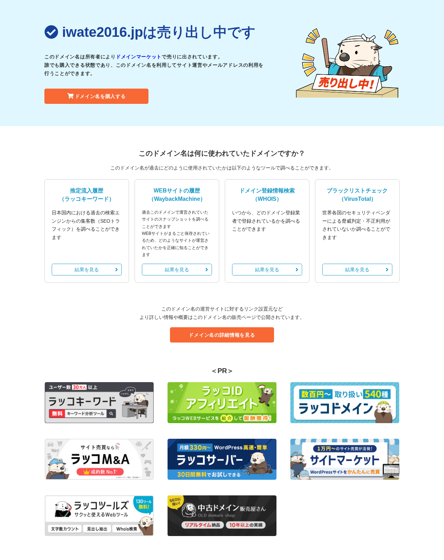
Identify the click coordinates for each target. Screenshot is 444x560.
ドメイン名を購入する (100, 96)
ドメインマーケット (139, 56)
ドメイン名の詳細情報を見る (222, 335)
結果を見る (87, 269)
